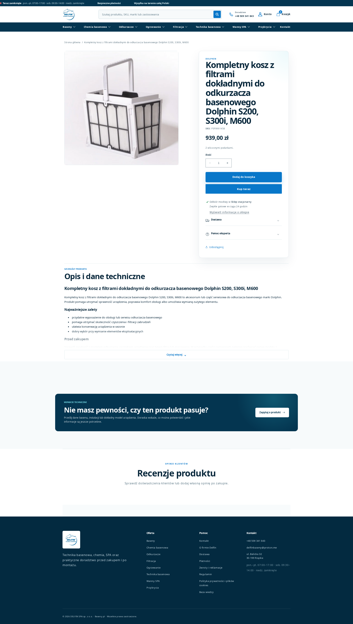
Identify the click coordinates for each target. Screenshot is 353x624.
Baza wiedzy (206, 592)
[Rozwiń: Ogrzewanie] (163, 27)
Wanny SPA (239, 26)
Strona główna (72, 42)
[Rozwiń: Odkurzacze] (136, 27)
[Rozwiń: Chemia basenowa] (109, 27)
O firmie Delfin (207, 547)
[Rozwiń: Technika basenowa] (223, 27)
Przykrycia (265, 26)
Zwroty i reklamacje (210, 567)
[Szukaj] (217, 14)
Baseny (67, 26)
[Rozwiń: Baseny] (74, 27)
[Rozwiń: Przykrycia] (274, 27)
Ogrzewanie (153, 26)
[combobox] (160, 14)
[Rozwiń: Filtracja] (186, 27)
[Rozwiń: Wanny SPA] (249, 27)
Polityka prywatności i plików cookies (216, 583)
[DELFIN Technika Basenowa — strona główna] (71, 539)
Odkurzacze (126, 26)
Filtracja (178, 26)
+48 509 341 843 (256, 540)
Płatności (204, 561)
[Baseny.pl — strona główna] (69, 14)
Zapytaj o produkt (270, 412)
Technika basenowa (208, 26)
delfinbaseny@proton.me (262, 547)
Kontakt (285, 26)
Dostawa (204, 554)
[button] (283, 14)
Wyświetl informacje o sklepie (229, 212)
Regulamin (205, 574)
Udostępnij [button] (216, 247)
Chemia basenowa (95, 26)
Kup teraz (243, 189)
